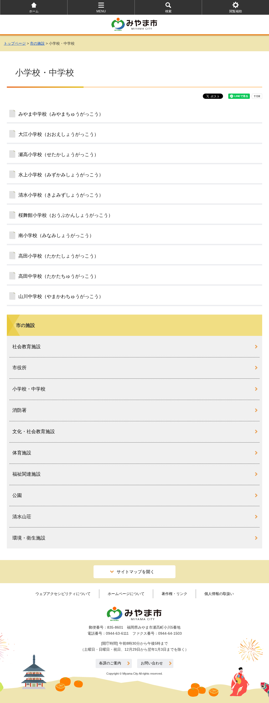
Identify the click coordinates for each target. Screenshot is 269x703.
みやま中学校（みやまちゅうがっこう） (61, 114)
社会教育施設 (26, 346)
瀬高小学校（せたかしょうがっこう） (58, 154)
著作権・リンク (174, 594)
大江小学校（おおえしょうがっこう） (58, 134)
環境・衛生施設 (28, 538)
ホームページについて (126, 594)
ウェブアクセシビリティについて (63, 594)
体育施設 (21, 452)
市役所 (19, 367)
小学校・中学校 (28, 389)
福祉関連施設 (26, 474)
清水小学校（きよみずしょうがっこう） (61, 195)
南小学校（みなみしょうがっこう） (56, 235)
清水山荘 (21, 516)
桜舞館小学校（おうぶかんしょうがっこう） (65, 215)
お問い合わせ (152, 663)
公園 (17, 495)
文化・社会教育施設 (33, 431)
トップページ (15, 43)
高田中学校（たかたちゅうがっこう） (58, 276)
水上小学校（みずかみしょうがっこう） (61, 174)
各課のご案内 (110, 663)
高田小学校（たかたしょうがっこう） (58, 256)
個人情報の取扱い (219, 594)
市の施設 (37, 43)
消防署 (19, 410)
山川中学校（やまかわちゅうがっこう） (61, 296)
